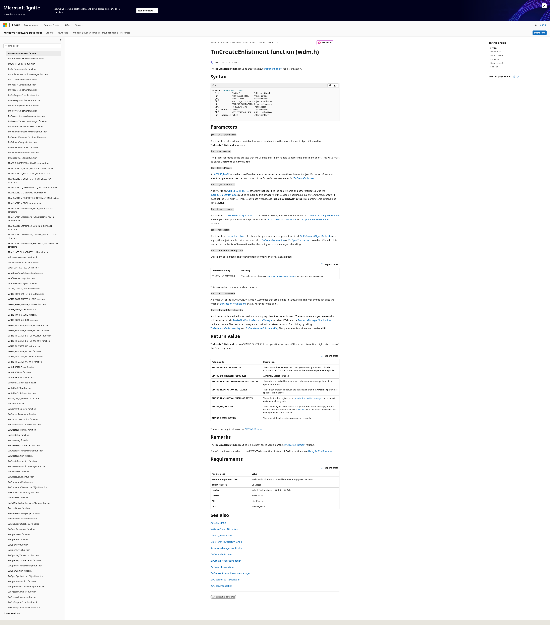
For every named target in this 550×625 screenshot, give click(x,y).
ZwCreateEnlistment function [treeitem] (22, 429)
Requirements (497, 63)
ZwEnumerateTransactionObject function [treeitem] (27, 487)
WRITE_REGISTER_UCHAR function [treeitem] (24, 346)
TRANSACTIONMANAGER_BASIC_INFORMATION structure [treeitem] (31, 210)
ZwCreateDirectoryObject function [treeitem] (24, 424)
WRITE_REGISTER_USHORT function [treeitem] (25, 361)
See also (494, 66)
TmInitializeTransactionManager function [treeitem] (28, 74)
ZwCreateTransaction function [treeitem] (22, 461)
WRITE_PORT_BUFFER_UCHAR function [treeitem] (26, 294)
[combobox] (32, 46)
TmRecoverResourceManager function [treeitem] (26, 116)
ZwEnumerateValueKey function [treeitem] (23, 492)
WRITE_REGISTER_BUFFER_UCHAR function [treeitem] (28, 325)
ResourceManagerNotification (314, 320)
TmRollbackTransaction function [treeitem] (23, 152)
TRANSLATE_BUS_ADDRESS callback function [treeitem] (29, 252)
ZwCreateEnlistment (304, 178)
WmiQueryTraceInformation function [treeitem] (25, 273)
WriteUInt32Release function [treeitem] (22, 393)
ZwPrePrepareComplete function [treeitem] (23, 602)
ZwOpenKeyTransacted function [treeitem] (23, 555)
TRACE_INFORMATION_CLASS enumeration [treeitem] (28, 163)
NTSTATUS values (254, 429)
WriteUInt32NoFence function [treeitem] (22, 382)
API (253, 42)
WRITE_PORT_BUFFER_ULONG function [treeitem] (26, 299)
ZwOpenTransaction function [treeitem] (22, 581)
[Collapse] (60, 40)
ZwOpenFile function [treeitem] (18, 539)
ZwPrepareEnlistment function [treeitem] (22, 597)
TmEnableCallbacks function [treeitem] (21, 63)
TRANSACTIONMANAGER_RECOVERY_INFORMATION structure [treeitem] (33, 245)
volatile (301, 409)
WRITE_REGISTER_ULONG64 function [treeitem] (25, 356)
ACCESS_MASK (221, 174)
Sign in (543, 24)
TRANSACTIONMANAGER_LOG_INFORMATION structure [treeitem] (30, 228)
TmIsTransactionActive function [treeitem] (23, 79)
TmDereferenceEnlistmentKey (262, 328)
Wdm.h (271, 42)
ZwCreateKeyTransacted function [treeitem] (24, 445)
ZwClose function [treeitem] (16, 403)
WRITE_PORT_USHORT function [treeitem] (23, 320)
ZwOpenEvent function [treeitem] (19, 534)
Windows (224, 42)
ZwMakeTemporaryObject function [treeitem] (24, 513)
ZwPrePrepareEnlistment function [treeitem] (24, 607)
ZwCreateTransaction (273, 240)
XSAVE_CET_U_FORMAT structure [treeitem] (23, 398)
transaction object (236, 236)
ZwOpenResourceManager (315, 219)
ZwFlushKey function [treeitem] (18, 497)
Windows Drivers (240, 42)
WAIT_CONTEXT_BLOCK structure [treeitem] (24, 267)
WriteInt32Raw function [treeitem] (19, 372)
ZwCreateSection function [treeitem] (20, 455)
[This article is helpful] (514, 76)
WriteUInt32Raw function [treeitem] (20, 388)
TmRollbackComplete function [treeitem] (22, 142)
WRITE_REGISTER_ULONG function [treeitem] (24, 351)
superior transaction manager (281, 276)
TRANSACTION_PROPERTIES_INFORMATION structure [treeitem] (33, 198)
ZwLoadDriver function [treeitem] (19, 508)
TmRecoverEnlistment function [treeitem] (22, 110)
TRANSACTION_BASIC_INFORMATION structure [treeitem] (30, 168)
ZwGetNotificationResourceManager (253, 320)
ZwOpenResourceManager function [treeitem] (25, 565)
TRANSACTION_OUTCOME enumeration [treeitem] (27, 192)
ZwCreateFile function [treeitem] (18, 435)
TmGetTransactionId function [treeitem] (22, 69)
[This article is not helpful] (517, 76)
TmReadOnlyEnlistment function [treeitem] (23, 105)
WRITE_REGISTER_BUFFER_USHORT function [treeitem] (29, 340)
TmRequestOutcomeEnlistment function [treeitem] (27, 137)
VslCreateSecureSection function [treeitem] (23, 257)
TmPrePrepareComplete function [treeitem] (23, 95)
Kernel (262, 42)
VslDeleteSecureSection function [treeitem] (23, 262)
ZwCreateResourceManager (281, 219)
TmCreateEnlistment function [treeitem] (22, 53)
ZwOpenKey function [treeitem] (18, 544)
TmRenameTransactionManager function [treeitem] (27, 131)
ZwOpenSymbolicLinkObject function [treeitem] (25, 576)
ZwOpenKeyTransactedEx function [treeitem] (24, 560)
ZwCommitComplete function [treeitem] (22, 409)
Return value (496, 55)
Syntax (493, 48)
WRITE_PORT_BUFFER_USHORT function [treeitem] (27, 304)
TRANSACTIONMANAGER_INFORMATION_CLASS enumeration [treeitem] (31, 219)
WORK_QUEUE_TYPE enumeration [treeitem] (24, 288)
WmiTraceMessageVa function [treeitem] (22, 283)
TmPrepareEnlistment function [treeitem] (22, 89)
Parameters (495, 51)
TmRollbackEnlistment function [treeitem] (23, 147)
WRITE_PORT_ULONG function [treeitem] (22, 314)
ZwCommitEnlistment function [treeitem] (22, 414)
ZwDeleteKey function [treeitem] (18, 471)
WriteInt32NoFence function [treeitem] (21, 367)
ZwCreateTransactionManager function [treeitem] (27, 466)
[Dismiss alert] (544, 5)
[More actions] (336, 42)
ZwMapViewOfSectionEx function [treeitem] (24, 523)
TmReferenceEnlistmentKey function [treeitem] (25, 126)
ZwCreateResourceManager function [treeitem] (25, 450)
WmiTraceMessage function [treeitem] (21, 278)
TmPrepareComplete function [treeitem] (22, 84)
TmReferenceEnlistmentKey (225, 328)
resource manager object (239, 215)
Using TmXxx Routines (320, 451)
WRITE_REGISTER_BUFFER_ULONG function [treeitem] (28, 330)
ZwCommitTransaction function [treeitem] (23, 419)
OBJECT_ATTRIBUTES (238, 190)
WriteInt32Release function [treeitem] (21, 377)
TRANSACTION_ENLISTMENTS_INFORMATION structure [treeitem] (30, 180)
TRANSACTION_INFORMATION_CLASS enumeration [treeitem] (32, 187)
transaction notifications (233, 303)
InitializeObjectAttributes (224, 194)
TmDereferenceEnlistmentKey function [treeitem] (26, 58)
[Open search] (536, 25)
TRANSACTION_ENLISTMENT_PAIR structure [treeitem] (29, 173)
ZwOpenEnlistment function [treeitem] (21, 529)
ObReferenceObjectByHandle (323, 215)
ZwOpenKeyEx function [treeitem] (19, 550)
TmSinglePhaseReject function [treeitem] (22, 158)
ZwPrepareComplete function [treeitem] (22, 591)
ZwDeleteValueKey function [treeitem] (21, 476)
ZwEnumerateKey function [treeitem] (20, 482)
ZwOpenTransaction (299, 240)
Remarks (494, 59)
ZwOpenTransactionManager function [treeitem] (26, 586)
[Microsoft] (5, 25)
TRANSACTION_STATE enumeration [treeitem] (25, 203)
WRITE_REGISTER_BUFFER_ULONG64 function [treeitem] (29, 335)
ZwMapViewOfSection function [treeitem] (22, 518)
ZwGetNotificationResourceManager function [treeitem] (29, 503)
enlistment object (272, 68)
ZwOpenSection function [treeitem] (20, 570)
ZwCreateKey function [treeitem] (18, 440)
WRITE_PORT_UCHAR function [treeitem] (22, 309)
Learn (214, 42)
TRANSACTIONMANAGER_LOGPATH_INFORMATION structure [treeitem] (32, 236)
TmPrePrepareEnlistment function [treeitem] (24, 100)
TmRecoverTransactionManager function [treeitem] (27, 121)
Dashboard (539, 32)
